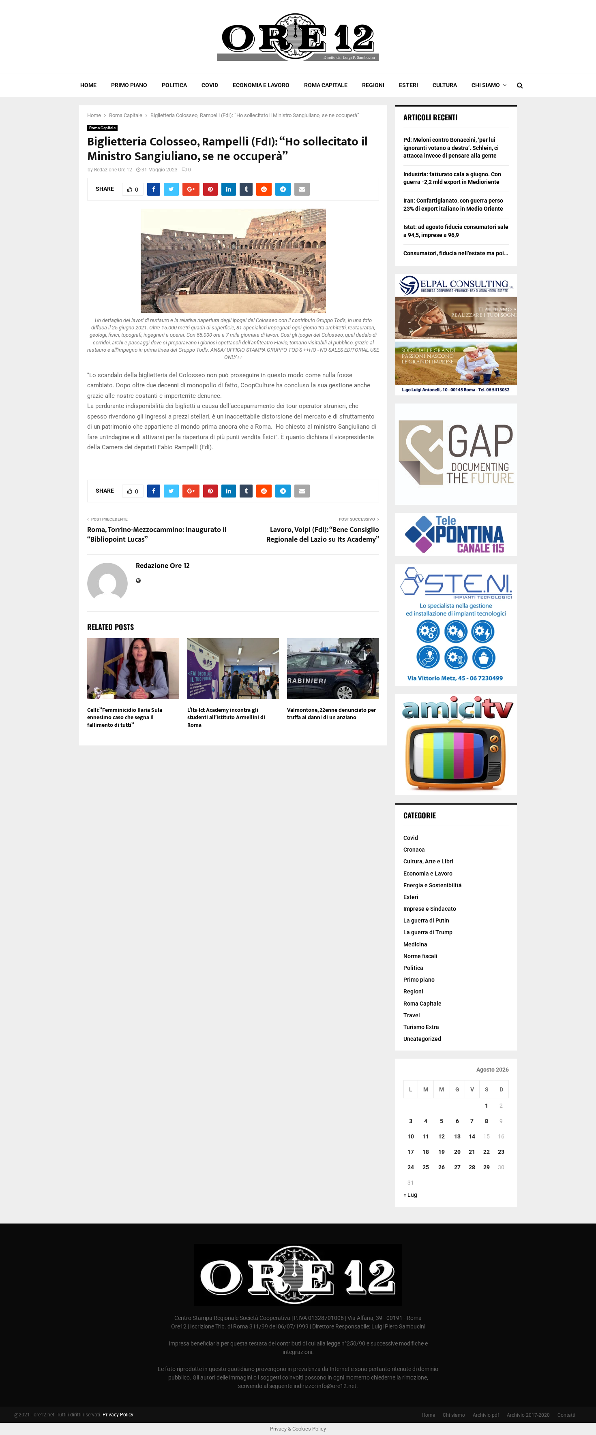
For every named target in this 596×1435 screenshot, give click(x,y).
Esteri (408, 85)
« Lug (410, 1195)
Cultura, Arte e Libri (428, 861)
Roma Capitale (325, 85)
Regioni (373, 85)
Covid (210, 85)
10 (410, 1136)
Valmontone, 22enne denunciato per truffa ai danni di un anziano (331, 713)
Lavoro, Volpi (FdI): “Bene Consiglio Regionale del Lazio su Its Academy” (322, 535)
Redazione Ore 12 (113, 170)
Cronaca (414, 849)
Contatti (566, 1415)
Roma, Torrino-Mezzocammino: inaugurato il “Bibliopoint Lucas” (157, 535)
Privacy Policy (118, 1415)
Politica (174, 85)
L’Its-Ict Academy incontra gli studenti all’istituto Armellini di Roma (226, 717)
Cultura (445, 85)
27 (457, 1167)
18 (425, 1152)
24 (410, 1167)
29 (486, 1167)
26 (441, 1167)
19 (441, 1152)
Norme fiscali (420, 956)
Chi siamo (486, 85)
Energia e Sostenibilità (432, 885)
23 (501, 1152)
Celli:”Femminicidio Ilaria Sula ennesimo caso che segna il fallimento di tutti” (124, 717)
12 (441, 1136)
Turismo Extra (421, 1027)
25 (425, 1167)
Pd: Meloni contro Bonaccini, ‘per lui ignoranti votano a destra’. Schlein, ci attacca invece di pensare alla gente (451, 148)
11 (425, 1136)
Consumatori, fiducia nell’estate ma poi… (455, 253)
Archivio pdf (486, 1415)
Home (88, 85)
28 (472, 1167)
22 (486, 1152)
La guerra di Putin (426, 920)
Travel (411, 1015)
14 (472, 1136)
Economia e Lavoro (261, 85)
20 (457, 1152)
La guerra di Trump (427, 932)
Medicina (415, 944)
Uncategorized (422, 1039)
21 (472, 1152)
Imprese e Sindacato (429, 908)
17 (410, 1152)
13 (457, 1136)
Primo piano (129, 85)
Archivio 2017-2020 (528, 1415)
